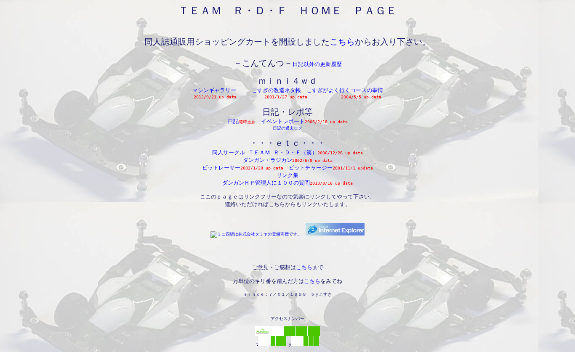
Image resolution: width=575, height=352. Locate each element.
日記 (233, 121)
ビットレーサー (221, 167)
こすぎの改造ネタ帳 (276, 90)
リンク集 (287, 175)
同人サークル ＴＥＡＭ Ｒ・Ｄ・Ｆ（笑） (264, 152)
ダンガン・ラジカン (267, 160)
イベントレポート (283, 121)
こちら (342, 42)
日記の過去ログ (287, 128)
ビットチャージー (311, 167)
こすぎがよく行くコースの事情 (344, 90)
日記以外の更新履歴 (317, 64)
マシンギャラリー (214, 90)
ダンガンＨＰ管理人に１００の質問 (266, 183)
